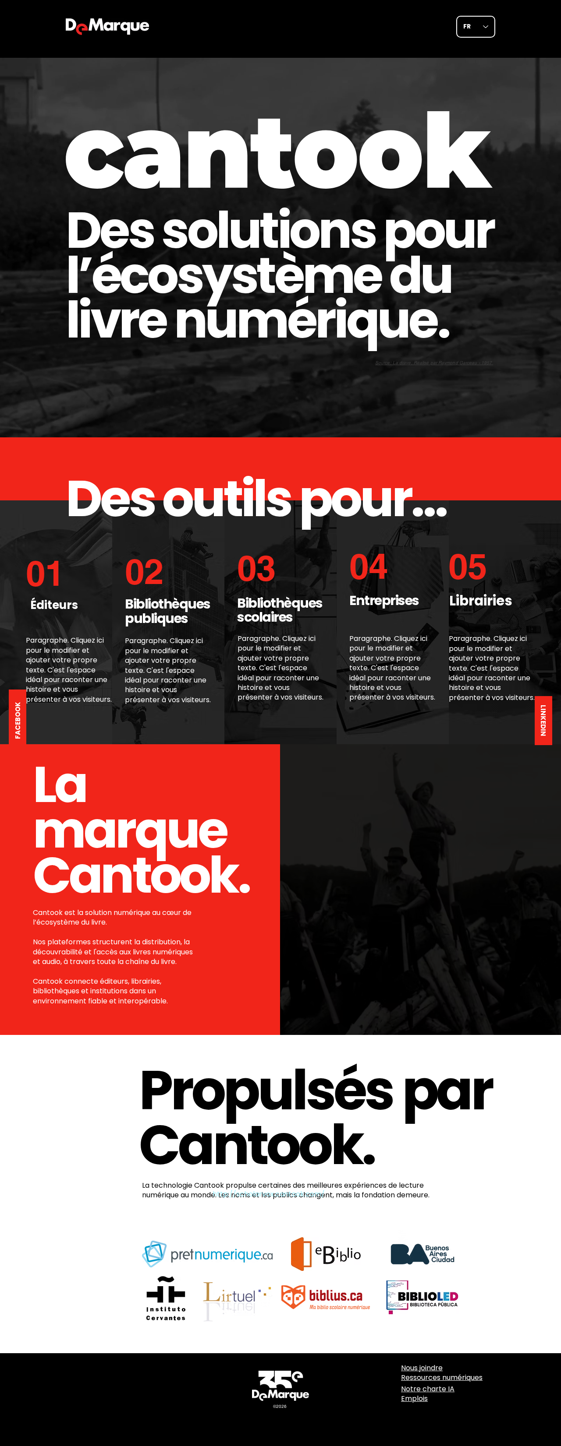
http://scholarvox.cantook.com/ (269, 1194)
